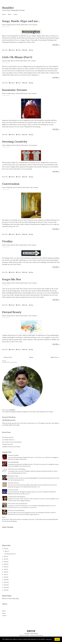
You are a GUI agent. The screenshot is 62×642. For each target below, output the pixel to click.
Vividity (7, 241)
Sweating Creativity (14, 141)
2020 (5, 567)
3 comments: (34, 24)
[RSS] (34, 631)
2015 (5, 579)
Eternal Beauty (11, 312)
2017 (5, 574)
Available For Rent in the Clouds (11, 446)
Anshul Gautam (39, 635)
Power (4, 517)
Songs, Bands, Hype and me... (21, 21)
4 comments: (33, 60)
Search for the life (13, 489)
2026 (5, 548)
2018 (5, 572)
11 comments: (34, 315)
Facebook (12, 50)
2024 (5, 559)
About (9, 14)
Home (4, 14)
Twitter (19, 50)
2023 (5, 561)
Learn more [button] (49, 639)
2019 (5, 569)
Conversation (10, 183)
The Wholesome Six (8, 420)
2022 (5, 564)
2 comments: (34, 93)
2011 (5, 590)
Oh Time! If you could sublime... (17, 469)
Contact (15, 14)
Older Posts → (55, 357)
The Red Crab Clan (7, 444)
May (6, 551)
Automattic (27, 635)
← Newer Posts (7, 357)
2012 (5, 587)
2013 (5, 585)
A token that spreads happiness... (17, 496)
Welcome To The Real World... (16, 510)
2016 (5, 577)
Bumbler (8, 7)
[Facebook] (30, 631)
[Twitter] (28, 631)
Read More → (56, 44)
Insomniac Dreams (14, 89)
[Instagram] (32, 631)
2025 (5, 556)
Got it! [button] (57, 639)
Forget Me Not (11, 279)
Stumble (25, 50)
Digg (31, 50)
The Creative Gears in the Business (11, 442)
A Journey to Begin (13, 455)
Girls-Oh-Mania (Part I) (17, 57)
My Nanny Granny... (13, 476)
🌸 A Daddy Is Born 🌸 (8, 439)
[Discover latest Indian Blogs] (10, 598)
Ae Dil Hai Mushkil (13, 462)
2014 (5, 582)
